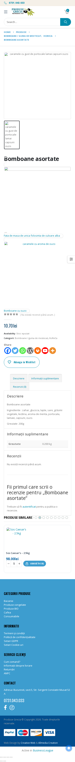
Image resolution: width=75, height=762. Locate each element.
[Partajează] (8, 757)
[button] (7, 12)
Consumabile (11, 616)
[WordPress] (30, 350)
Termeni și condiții (14, 633)
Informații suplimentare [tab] (45, 378)
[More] (52, 350)
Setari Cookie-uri (13, 645)
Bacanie (8, 601)
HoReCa (53, 338)
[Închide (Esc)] (11, 757)
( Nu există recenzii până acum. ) (37, 314)
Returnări (9, 669)
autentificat (29, 506)
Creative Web (28, 742)
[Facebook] (7, 350)
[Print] (37, 350)
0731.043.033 (16, 2)
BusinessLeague (43, 750)
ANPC (7, 673)
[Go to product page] (17, 538)
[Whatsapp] (22, 350)
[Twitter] (15, 350)
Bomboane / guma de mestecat (31, 338)
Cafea (7, 612)
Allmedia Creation (48, 742)
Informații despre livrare (18, 665)
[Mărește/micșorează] (1, 757)
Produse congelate (15, 604)
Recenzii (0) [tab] (19, 386)
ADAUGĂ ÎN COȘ (37, 563)
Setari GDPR (11, 641)
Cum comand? (12, 661)
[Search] (65, 22)
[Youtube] (45, 350)
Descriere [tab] (18, 378)
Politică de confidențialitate (19, 637)
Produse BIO (11, 608)
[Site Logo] (23, 12)
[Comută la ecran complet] (4, 757)
